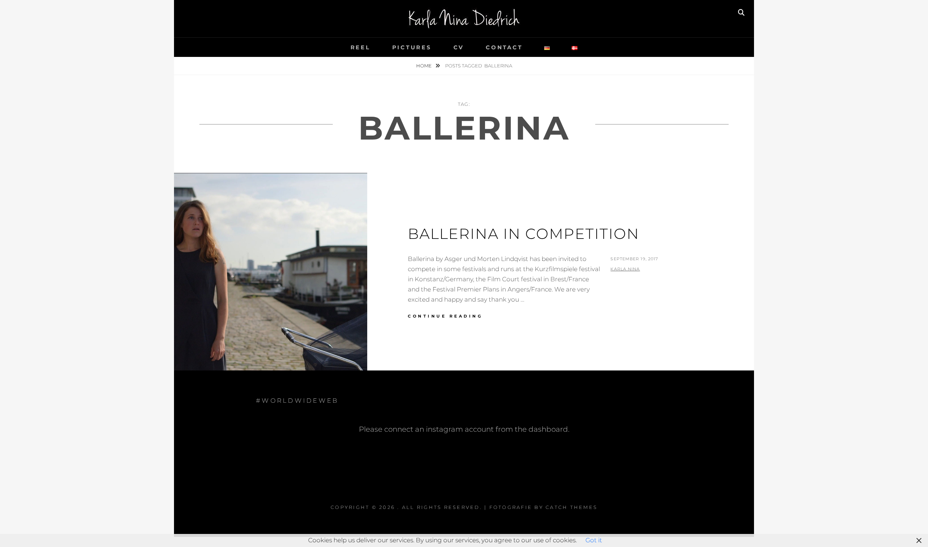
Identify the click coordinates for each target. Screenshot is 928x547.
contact (504, 47)
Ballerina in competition (523, 234)
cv (458, 47)
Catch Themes (571, 507)
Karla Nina (625, 269)
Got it (593, 540)
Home (424, 66)
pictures (412, 47)
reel (360, 47)
